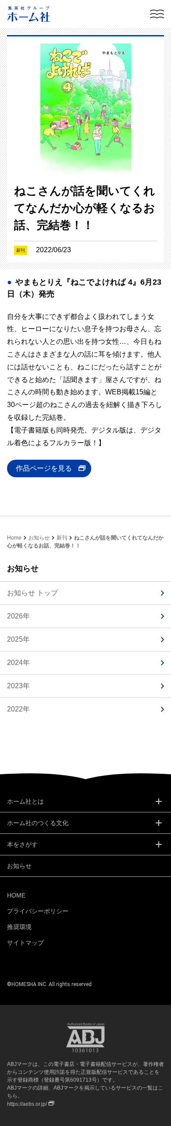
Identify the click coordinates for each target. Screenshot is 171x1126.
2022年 (18, 709)
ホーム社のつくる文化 (37, 822)
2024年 (18, 662)
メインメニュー (157, 14)
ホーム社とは (25, 801)
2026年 (18, 616)
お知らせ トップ (32, 593)
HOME (16, 895)
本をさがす (22, 844)
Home (14, 538)
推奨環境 (19, 926)
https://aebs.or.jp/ (27, 1104)
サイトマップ (25, 942)
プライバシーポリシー (37, 911)
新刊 (62, 538)
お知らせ (39, 538)
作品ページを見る (44, 468)
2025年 (18, 639)
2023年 (18, 686)
